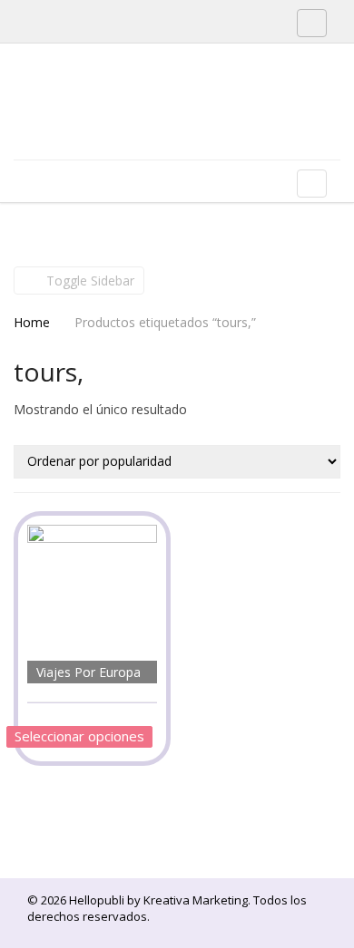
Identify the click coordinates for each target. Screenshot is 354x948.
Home (32, 322)
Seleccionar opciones (79, 736)
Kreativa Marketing (195, 900)
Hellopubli (150, 125)
